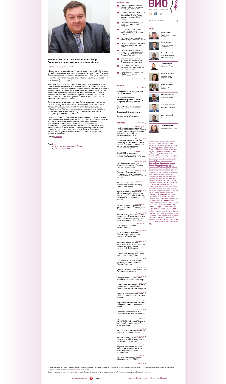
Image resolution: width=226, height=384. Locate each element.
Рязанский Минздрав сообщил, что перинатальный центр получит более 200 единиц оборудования (131, 339)
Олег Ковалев (161, 194)
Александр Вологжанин (61, 148)
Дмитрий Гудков (167, 172)
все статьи (140, 87)
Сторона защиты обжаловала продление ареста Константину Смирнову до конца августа (130, 100)
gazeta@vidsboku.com (78, 369)
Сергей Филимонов (173, 215)
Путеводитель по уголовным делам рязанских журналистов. (130, 107)
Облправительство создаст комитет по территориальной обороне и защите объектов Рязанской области (132, 53)
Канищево (166, 180)
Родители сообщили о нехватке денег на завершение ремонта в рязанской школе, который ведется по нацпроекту (131, 349)
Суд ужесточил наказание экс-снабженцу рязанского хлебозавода (132, 74)
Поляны (172, 200)
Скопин (152, 217)
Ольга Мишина (153, 196)
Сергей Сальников (162, 215)
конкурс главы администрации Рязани (67, 146)
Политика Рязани (161, 200)
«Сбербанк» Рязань (162, 149)
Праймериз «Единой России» (157, 202)
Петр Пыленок (171, 196)
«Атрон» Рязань (153, 141)
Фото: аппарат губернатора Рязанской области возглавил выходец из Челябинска (132, 7)
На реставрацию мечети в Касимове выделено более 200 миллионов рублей (132, 67)
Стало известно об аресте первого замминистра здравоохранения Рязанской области (132, 32)
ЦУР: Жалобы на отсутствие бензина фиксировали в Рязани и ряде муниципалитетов (130, 165)
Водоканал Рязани (164, 167)
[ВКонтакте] (155, 14)
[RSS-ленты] (150, 14)
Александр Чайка (167, 153)
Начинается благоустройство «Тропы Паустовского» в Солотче (133, 39)
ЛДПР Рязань (154, 184)
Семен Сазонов (164, 213)
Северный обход (154, 213)
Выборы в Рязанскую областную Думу (163, 170)
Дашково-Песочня (155, 173)
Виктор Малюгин (164, 163)
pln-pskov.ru (58, 137)
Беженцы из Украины (166, 161)
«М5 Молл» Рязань (171, 145)
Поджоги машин (160, 198)
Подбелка (152, 198)
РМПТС (151, 204)
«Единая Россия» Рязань (164, 143)
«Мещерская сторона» (156, 147)
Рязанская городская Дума (162, 205)
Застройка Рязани (164, 174)
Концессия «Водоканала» (136, 378)
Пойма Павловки (169, 198)
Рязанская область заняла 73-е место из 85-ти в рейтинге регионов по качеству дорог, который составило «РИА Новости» (133, 16)
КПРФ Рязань (157, 180)
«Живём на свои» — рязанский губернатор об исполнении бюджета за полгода (131, 207)
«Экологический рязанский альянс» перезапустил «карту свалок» (131, 331)
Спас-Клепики (167, 217)
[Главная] (163, 15)
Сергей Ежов (152, 215)
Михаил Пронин (164, 190)
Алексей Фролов (167, 155)
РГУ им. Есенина (172, 202)
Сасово (175, 211)
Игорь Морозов (160, 176)
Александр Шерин (155, 155)
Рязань (55, 144)
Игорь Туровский (160, 178)
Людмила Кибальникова (156, 186)
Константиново (171, 182)
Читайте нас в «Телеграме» (128, 116)
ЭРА (150, 224)
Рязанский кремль (170, 206)
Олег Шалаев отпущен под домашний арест (127, 226)
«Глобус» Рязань (163, 141)
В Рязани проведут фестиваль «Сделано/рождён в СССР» (129, 358)
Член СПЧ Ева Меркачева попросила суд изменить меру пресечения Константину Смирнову (131, 155)
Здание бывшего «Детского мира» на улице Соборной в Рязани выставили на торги (131, 60)
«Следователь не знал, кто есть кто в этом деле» (130, 93)
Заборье (155, 174)
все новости (139, 123)
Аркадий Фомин (164, 159)
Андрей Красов (158, 157)
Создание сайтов (79, 378)
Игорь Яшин (169, 178)
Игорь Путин (168, 176)
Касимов (174, 180)
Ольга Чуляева (162, 196)
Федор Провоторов (161, 221)
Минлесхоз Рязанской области (168, 188)
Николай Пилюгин (165, 192)
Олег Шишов (171, 194)
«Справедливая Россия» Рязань (166, 151)
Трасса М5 (159, 219)
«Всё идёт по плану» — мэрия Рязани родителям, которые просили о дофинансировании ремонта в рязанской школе (131, 322)
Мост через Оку (174, 190)
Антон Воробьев (153, 159)
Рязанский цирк (160, 211)
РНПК (156, 204)
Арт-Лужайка (172, 159)
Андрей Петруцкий (169, 157)
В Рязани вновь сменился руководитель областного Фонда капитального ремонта (130, 184)
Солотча (159, 217)
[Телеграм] (161, 14)
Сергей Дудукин (173, 213)
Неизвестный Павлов (158, 378)
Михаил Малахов (154, 190)
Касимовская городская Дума (157, 182)
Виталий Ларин (160, 165)
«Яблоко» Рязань (155, 153)
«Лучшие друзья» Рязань (157, 145)
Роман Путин (161, 204)
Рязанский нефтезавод (157, 209)
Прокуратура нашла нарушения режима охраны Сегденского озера (133, 45)
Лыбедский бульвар (166, 184)
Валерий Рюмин (154, 163)
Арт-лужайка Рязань (154, 161)
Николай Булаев (154, 192)
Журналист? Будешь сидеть (128, 112)
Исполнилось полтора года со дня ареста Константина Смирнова (132, 24)
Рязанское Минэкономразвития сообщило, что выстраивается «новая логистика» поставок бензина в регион (131, 175)
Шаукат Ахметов (172, 221)
